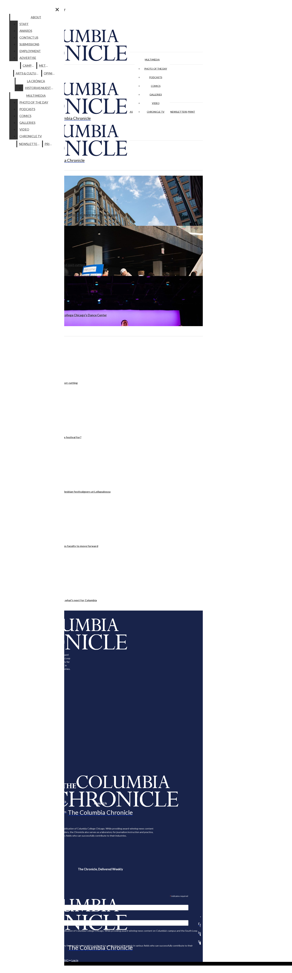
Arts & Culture (28, 73)
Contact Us (28, 37)
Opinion (50, 73)
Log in (74, 960)
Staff (24, 24)
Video (156, 103)
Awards (25, 31)
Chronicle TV (155, 111)
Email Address (13, 902)
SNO (66, 960)
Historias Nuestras (40, 88)
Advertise (27, 58)
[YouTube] (199, 943)
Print (191, 111)
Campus (29, 65)
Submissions (29, 44)
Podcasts (155, 77)
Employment (30, 51)
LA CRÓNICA (36, 81)
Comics (156, 85)
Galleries (156, 94)
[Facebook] (199, 916)
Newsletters (178, 111)
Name (9, 918)
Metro (44, 65)
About (36, 17)
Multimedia (152, 59)
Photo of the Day (155, 68)
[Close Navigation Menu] (57, 9)
